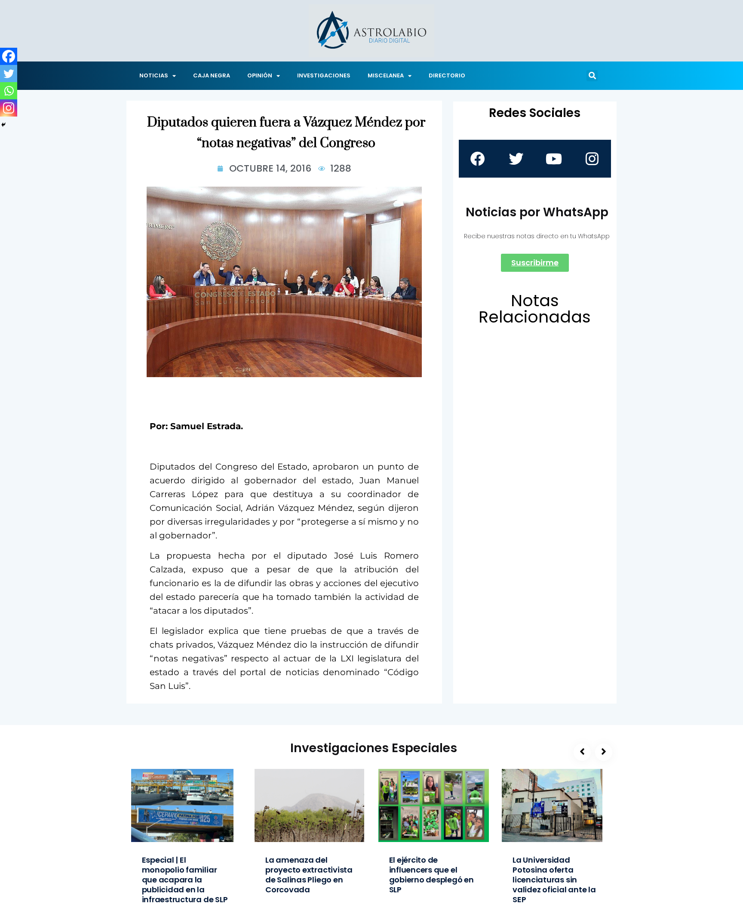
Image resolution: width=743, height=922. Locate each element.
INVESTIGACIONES (323, 75)
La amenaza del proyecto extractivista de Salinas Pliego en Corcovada (309, 874)
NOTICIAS (153, 75)
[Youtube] (554, 159)
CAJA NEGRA (211, 75)
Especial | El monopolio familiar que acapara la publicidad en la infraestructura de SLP (185, 879)
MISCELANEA (386, 75)
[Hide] (3, 124)
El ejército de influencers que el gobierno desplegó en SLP (431, 874)
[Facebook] (8, 56)
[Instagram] (8, 108)
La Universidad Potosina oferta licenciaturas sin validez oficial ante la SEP (554, 879)
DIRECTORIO (447, 75)
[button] (592, 75)
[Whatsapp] (8, 90)
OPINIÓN (259, 75)
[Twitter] (8, 73)
